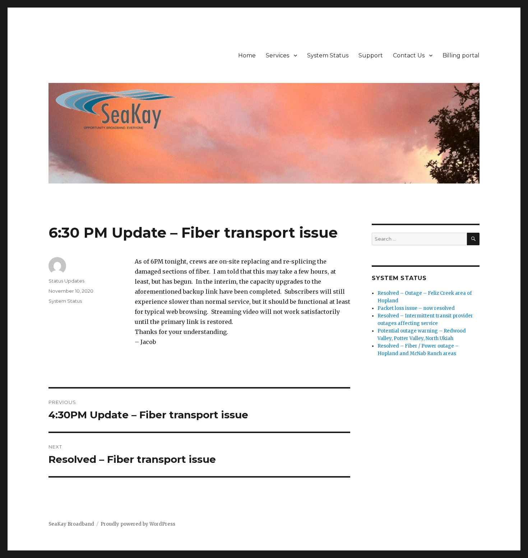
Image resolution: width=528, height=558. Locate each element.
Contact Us (409, 55)
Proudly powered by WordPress (138, 524)
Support (370, 55)
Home (247, 55)
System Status (327, 55)
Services (277, 55)
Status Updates (66, 281)
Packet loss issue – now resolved (416, 308)
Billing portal (461, 55)
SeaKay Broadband (71, 524)
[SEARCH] (473, 239)
